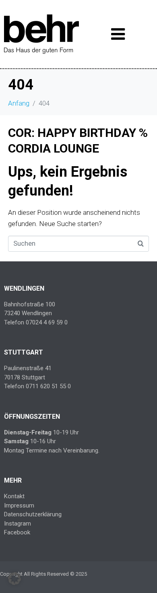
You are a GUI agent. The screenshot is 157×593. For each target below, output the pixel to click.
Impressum (19, 505)
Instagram (17, 523)
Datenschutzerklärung (33, 514)
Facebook (17, 532)
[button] (14, 578)
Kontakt (14, 496)
